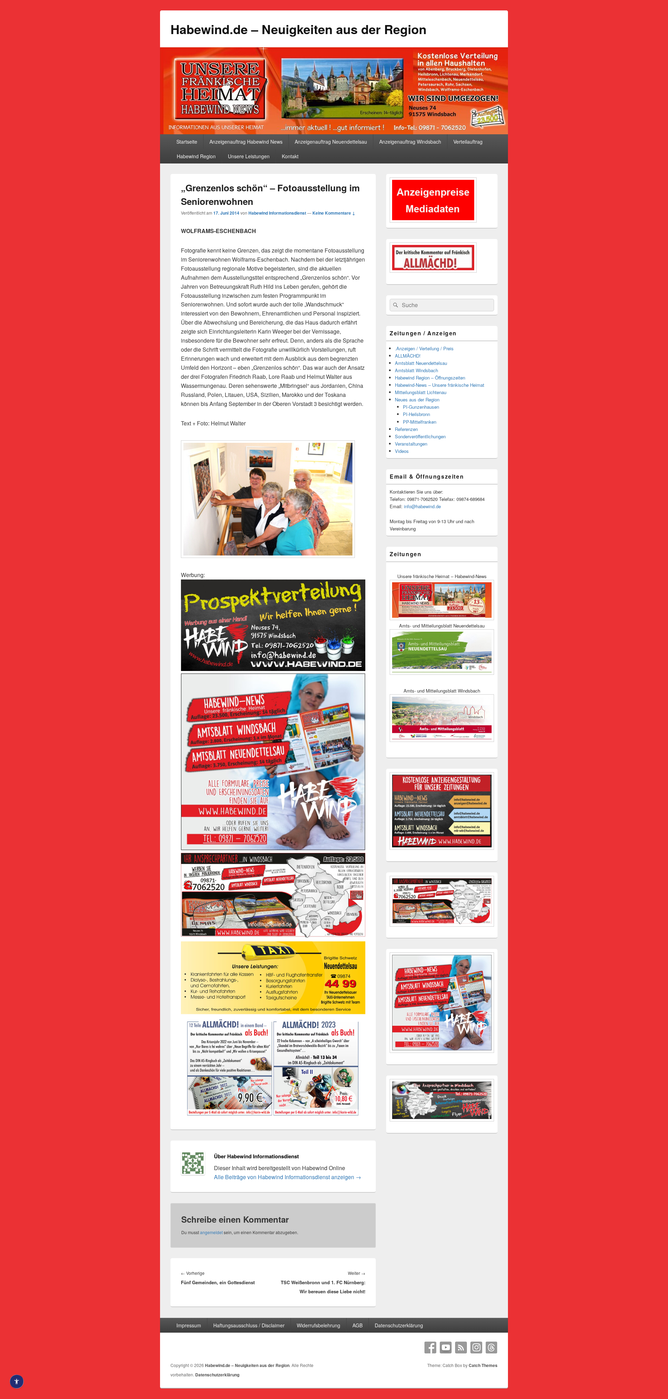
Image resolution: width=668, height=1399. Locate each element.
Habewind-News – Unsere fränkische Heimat (439, 385)
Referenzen (406, 429)
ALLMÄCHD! (408, 355)
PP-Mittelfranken (419, 421)
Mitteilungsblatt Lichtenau (420, 392)
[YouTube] (446, 1347)
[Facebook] (430, 1347)
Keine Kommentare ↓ (333, 213)
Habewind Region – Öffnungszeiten (430, 377)
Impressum (188, 1325)
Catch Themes (483, 1365)
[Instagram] (476, 1347)
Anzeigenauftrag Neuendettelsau (331, 141)
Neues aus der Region (417, 399)
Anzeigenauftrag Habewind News (246, 141)
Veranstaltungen (411, 443)
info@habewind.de (422, 506)
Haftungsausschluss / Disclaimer (249, 1325)
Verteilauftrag (468, 141)
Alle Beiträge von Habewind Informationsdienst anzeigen (287, 1177)
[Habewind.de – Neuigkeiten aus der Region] (334, 132)
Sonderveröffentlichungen (420, 436)
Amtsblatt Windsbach (416, 370)
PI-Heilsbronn (416, 414)
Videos (402, 451)
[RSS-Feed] (461, 1347)
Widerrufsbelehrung (318, 1325)
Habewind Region (196, 156)
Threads (492, 1347)
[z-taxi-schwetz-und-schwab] (273, 1013)
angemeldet (211, 1232)
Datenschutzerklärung (399, 1325)
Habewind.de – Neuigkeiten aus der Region (298, 29)
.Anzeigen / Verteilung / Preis (424, 348)
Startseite (186, 141)
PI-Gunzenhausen (421, 406)
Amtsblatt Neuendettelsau (421, 363)
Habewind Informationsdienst (277, 213)
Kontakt (290, 156)
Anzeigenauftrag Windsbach (410, 141)
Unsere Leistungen (249, 156)
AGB (357, 1325)
